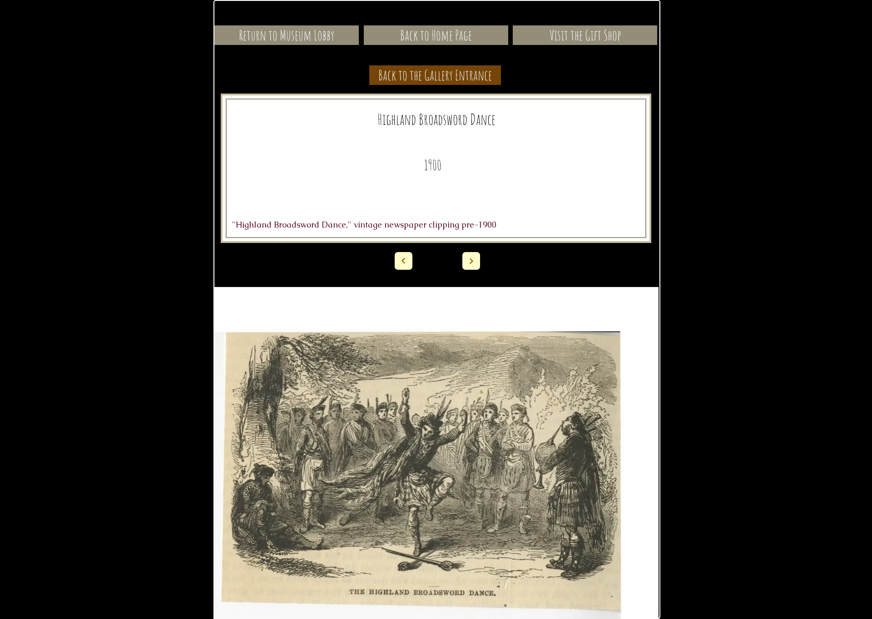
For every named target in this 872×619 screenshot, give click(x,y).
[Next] (403, 261)
